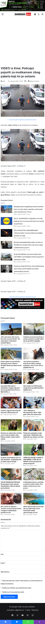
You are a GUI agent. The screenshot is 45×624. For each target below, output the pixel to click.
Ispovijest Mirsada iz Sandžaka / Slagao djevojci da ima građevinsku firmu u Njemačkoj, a (10, 389)
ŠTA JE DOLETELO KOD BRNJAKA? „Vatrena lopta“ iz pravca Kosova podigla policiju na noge (28, 233)
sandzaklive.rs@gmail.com (15, 610)
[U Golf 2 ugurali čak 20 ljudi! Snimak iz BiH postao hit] (11, 402)
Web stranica (5, 572)
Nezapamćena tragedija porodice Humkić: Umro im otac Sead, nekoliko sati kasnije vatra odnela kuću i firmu (29, 209)
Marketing (35, 610)
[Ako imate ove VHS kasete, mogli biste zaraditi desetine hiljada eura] (33, 378)
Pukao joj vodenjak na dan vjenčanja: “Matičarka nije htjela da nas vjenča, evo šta (33, 435)
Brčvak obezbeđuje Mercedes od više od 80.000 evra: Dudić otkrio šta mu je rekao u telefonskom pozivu (28, 244)
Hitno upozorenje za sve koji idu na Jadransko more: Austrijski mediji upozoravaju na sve (33, 509)
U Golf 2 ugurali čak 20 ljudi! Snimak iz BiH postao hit (11, 411)
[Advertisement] (22, 41)
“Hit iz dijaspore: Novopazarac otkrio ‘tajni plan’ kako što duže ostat (32, 412)
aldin (3, 81)
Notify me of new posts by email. (13, 592)
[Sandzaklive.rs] (22, 14)
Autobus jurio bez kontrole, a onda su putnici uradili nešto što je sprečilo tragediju (33, 339)
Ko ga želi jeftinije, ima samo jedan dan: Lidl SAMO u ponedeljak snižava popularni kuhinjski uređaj (29, 256)
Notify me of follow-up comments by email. (17, 588)
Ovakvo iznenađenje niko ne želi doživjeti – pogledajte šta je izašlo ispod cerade (11, 459)
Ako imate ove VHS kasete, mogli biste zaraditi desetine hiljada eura (33, 388)
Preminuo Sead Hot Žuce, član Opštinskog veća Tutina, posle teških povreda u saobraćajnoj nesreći (29, 268)
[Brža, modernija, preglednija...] (22, 303)
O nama (27, 610)
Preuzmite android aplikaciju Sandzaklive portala (22, 297)
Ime (2, 554)
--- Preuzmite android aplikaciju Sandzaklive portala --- (22, 119)
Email (3, 563)
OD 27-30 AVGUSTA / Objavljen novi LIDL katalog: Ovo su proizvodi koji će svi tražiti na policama (29, 221)
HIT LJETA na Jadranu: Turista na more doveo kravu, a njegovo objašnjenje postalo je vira (11, 509)
